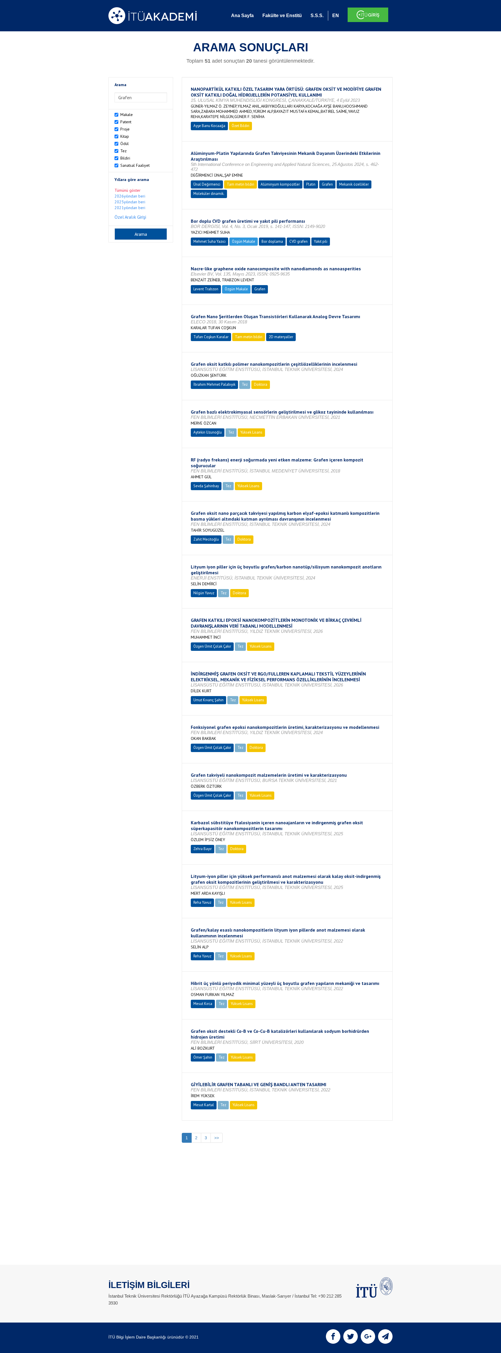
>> (216, 1137)
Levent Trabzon (205, 289)
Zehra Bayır (202, 848)
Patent (125, 121)
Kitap (124, 136)
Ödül (124, 143)
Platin (310, 184)
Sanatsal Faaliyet (135, 165)
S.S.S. (317, 15)
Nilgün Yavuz (203, 593)
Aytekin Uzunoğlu (207, 432)
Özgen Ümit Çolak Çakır (212, 646)
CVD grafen (298, 241)
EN (335, 15)
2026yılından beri (130, 196)
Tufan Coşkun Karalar (210, 336)
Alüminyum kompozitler (280, 184)
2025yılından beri (130, 201)
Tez (123, 150)
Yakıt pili (320, 241)
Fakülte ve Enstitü (282, 15)
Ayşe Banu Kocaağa (209, 125)
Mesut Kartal (203, 1104)
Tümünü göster (128, 190)
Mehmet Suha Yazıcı (209, 241)
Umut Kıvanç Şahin (208, 700)
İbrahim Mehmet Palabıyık (214, 384)
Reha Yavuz (202, 902)
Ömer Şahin (202, 1057)
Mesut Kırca (202, 1003)
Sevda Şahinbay (206, 485)
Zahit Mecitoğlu (206, 539)
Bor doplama (272, 241)
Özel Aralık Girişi (130, 217)
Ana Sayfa (242, 15)
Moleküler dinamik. (208, 193)
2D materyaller (281, 336)
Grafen (327, 184)
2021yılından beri (130, 207)
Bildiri (125, 158)
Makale (126, 114)
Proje (125, 129)
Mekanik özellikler (354, 184)
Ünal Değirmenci (206, 184)
